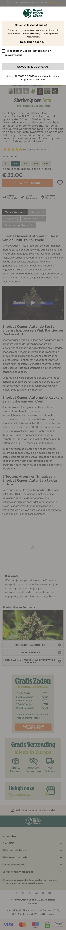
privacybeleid (13, 55)
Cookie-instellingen (34, 50)
